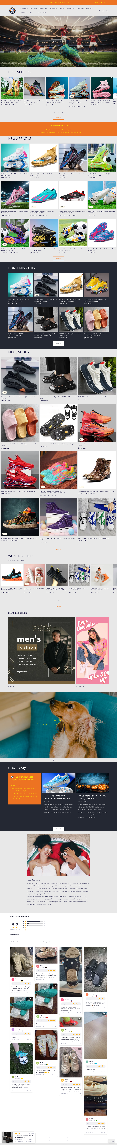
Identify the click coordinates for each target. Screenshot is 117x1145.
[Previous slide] (49, 760)
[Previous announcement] (39, 2)
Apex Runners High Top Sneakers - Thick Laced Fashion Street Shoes (19, 538)
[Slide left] (54, 112)
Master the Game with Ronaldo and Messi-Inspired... (58, 797)
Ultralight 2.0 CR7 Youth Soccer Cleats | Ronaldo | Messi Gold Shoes (43, 174)
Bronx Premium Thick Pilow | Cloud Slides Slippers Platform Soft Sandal (95, 334)
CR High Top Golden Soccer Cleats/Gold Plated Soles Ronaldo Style (34, 101)
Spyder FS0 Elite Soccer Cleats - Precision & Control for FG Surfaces (15, 212)
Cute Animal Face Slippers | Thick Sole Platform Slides (34, 589)
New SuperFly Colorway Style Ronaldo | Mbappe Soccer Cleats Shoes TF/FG (100, 174)
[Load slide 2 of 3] (56, 760)
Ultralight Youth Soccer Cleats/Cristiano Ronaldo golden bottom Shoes (12, 101)
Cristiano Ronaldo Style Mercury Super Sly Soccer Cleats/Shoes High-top (14, 249)
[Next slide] (63, 760)
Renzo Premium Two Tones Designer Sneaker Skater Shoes (93, 538)
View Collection (58, 42)
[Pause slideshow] (68, 760)
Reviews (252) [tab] (15, 934)
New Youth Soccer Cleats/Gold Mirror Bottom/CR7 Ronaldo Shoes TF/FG (56, 101)
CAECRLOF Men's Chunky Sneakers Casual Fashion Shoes (70, 334)
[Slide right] (63, 112)
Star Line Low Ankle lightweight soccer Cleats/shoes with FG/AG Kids (102, 212)
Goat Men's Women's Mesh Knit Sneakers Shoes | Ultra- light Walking (56, 589)
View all (58, 117)
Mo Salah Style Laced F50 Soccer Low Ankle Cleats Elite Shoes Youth (72, 174)
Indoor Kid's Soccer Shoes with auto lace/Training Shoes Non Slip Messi (72, 249)
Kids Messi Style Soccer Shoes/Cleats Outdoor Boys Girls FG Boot (101, 249)
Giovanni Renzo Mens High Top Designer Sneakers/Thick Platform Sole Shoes (57, 539)
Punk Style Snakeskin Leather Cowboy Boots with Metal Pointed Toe (96, 491)
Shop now (58, 729)
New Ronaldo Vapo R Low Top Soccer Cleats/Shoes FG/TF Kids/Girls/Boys (43, 249)
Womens (79, 686)
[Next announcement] (78, 2)
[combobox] (47, 942)
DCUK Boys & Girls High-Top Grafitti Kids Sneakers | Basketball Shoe (95, 300)
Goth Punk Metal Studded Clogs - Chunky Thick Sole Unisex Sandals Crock (45, 334)
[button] (99, 10)
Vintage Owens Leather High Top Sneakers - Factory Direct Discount (100, 589)
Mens (10, 686)
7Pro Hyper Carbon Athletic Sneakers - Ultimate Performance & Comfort (95, 444)
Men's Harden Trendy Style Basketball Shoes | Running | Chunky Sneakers (46, 300)
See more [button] (24, 990)
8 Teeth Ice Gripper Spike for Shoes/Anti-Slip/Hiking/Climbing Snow (58, 444)
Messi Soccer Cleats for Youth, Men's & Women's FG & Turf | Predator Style (101, 101)
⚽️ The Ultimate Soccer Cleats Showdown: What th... (22, 779)
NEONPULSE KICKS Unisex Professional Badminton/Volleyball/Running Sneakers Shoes (52, 491)
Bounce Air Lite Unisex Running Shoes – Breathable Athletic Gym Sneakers (12, 589)
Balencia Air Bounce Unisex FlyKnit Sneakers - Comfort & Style (18, 491)
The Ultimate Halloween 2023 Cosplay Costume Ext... (92, 797)
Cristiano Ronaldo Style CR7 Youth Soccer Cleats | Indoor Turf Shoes (14, 174)
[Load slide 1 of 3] (53, 760)
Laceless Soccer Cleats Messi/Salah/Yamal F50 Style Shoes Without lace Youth (73, 212)
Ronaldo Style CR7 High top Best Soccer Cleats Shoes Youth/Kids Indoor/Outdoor (79, 102)
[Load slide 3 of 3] (59, 760)
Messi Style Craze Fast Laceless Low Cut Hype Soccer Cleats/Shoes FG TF (42, 212)
